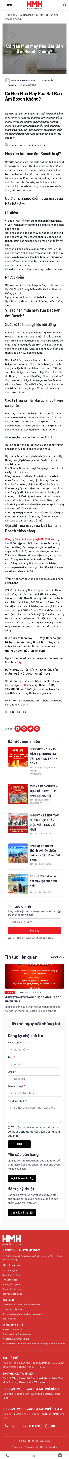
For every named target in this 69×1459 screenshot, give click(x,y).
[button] (17, 728)
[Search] (64, 5)
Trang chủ (11, 14)
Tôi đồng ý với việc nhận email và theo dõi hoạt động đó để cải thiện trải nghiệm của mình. (34, 1131)
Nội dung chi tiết (17, 1101)
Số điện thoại (15, 1086)
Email (11, 1071)
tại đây (17, 662)
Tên (10, 1057)
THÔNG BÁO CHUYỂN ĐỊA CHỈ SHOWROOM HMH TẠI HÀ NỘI (44, 790)
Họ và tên (13, 1042)
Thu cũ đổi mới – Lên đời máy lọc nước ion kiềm (43, 880)
